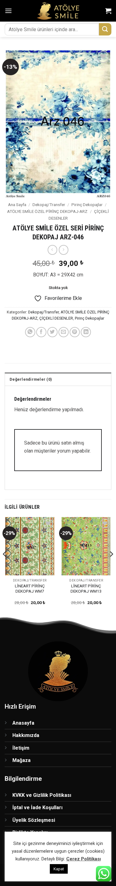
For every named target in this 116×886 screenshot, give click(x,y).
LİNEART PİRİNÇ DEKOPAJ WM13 (86, 588)
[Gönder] (105, 29)
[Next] (111, 566)
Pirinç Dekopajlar (87, 204)
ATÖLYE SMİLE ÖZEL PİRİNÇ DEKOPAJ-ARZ (47, 211)
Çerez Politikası (83, 859)
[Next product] (52, 250)
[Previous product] (63, 250)
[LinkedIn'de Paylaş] (86, 332)
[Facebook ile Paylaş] (41, 332)
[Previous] (5, 566)
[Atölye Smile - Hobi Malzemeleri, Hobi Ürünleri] (58, 11)
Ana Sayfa (17, 204)
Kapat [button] (59, 869)
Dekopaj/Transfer (48, 204)
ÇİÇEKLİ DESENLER (56, 318)
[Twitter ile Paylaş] (52, 332)
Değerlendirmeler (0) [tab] (31, 379)
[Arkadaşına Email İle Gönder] (63, 332)
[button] (8, 10)
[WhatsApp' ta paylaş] (30, 332)
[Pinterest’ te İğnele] (75, 332)
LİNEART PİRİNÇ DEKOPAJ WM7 (30, 588)
